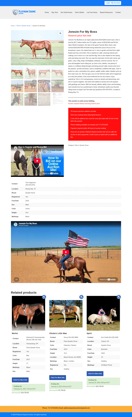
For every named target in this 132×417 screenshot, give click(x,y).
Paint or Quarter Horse (23, 25)
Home (47, 12)
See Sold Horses (66, 12)
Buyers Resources (106, 12)
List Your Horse (92, 12)
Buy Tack (55, 12)
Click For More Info (20, 380)
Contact (118, 12)
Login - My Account (113, 3)
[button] (60, 33)
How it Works (79, 12)
